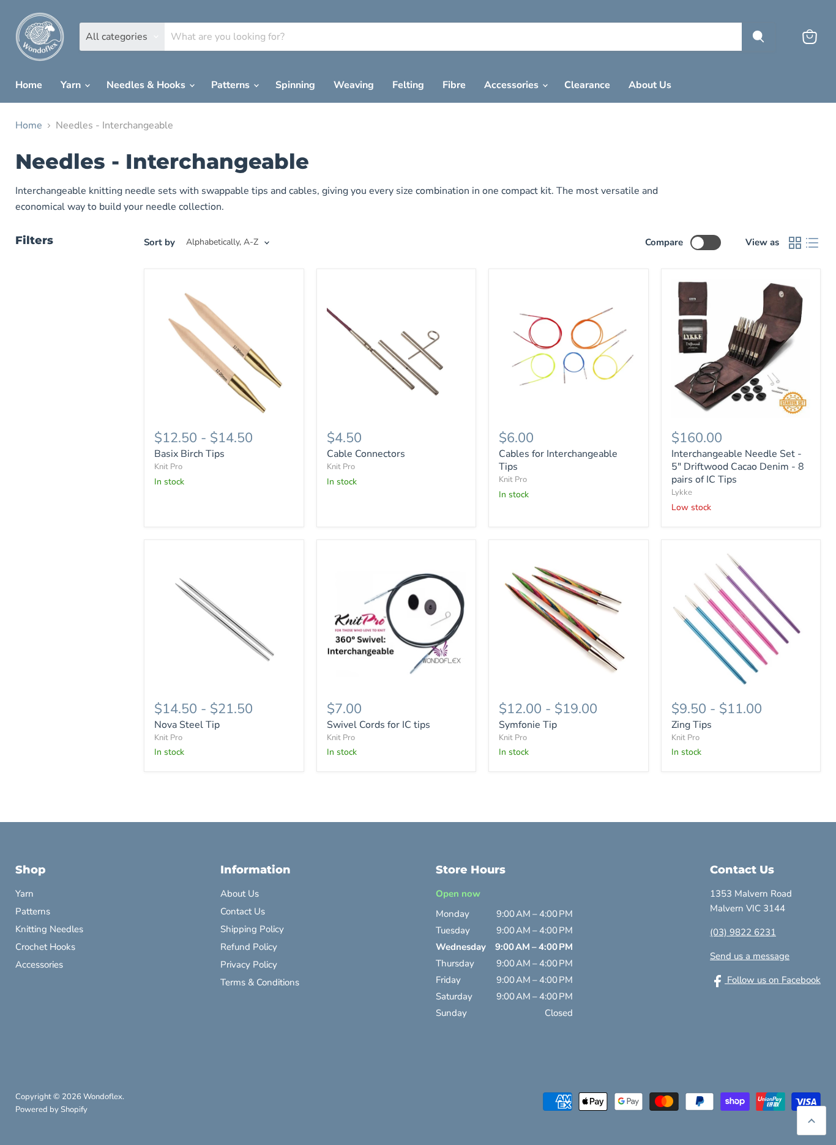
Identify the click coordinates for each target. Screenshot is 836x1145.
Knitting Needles (49, 929)
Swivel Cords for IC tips (378, 725)
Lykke (681, 492)
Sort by (159, 242)
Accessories (512, 85)
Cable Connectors (366, 454)
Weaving (354, 85)
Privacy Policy (248, 964)
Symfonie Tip (528, 725)
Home (28, 85)
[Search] (758, 37)
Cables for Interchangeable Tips (558, 460)
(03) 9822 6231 (743, 932)
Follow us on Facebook (773, 980)
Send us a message (749, 956)
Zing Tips (691, 725)
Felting (408, 85)
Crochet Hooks (45, 947)
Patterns (231, 85)
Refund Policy (248, 947)
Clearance (587, 85)
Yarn (72, 85)
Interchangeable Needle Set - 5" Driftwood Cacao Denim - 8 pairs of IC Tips (737, 466)
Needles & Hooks (147, 85)
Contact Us (242, 911)
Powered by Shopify (51, 1109)
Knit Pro (168, 466)
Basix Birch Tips (189, 454)
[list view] (812, 242)
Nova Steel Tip (187, 725)
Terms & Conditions (259, 982)
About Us (650, 85)
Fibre (454, 85)
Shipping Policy (252, 929)
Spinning (295, 85)
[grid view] (795, 242)
